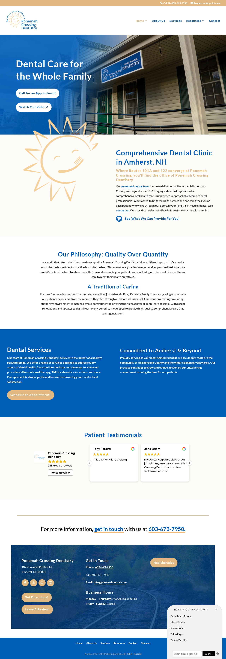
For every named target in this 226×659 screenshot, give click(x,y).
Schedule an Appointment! (30, 395)
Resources (193, 20)
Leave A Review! (37, 609)
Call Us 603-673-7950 (175, 3)
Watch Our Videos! (33, 107)
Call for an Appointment (37, 93)
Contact (214, 20)
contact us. (123, 210)
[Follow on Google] (42, 582)
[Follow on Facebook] (25, 582)
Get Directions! (36, 597)
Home (140, 20)
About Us (158, 20)
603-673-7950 (104, 567)
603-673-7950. (166, 529)
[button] (189, 463)
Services (176, 20)
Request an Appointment (207, 3)
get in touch (109, 529)
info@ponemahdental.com (110, 582)
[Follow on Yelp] (33, 582)
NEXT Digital (134, 653)
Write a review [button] (60, 472)
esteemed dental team (135, 186)
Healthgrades (164, 562)
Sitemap (145, 643)
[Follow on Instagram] (50, 582)
